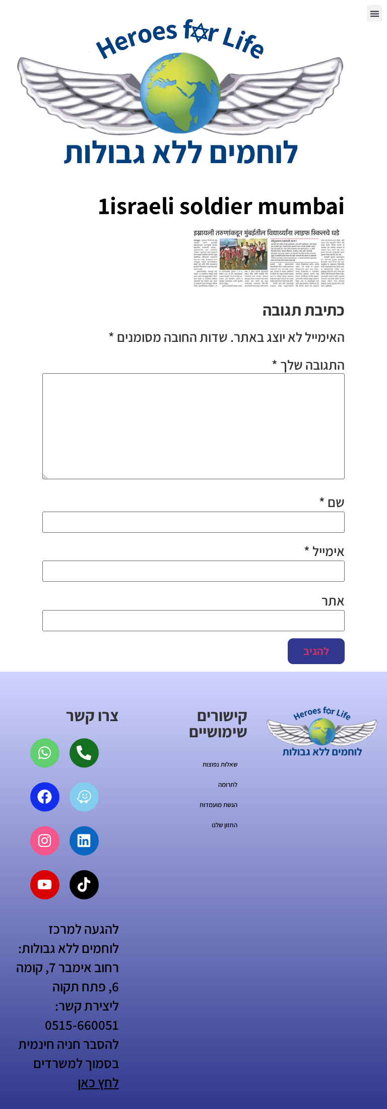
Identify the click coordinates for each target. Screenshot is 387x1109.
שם (332, 502)
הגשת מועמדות (218, 804)
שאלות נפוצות (220, 764)
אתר (333, 601)
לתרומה (227, 784)
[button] (374, 13)
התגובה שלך (308, 365)
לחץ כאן (98, 1082)
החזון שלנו (224, 825)
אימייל (324, 551)
